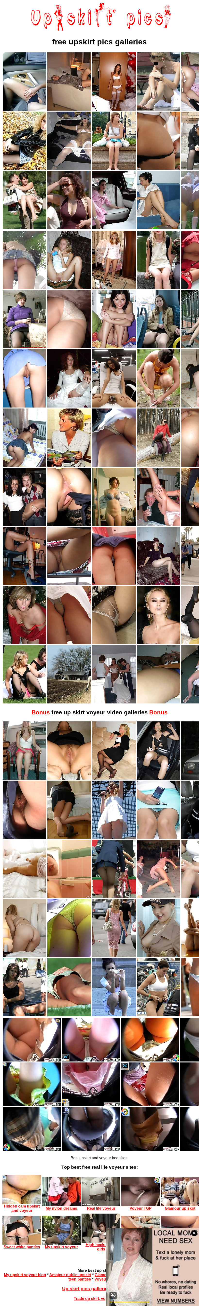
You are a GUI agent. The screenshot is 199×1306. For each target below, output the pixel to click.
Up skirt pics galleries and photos (99, 1288)
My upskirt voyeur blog (25, 1275)
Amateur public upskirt (70, 1275)
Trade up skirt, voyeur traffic (99, 1299)
